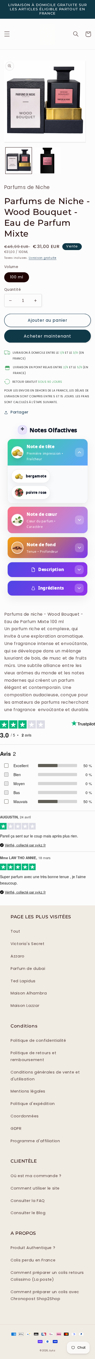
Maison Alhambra (29, 993)
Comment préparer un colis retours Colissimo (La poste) (47, 1276)
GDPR (16, 1128)
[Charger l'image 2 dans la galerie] (47, 161)
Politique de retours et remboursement (33, 1056)
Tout (15, 931)
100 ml (16, 277)
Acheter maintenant (47, 336)
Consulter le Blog (28, 1212)
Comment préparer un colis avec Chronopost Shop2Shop (45, 1295)
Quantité (12, 289)
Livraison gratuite (42, 258)
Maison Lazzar (25, 1005)
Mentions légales (28, 1091)
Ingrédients (51, 588)
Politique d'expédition (33, 1103)
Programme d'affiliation (35, 1141)
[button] (7, 34)
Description (51, 569)
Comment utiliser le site (35, 1188)
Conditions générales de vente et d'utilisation (45, 1076)
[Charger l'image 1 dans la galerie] (19, 161)
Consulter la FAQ (28, 1200)
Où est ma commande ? (36, 1175)
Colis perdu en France (33, 1260)
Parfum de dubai (28, 968)
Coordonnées (25, 1116)
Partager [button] (19, 412)
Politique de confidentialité (38, 1040)
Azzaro (18, 956)
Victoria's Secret (28, 943)
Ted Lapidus (23, 981)
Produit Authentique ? (33, 1247)
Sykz (52, 1350)
